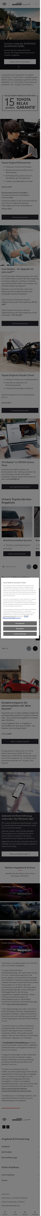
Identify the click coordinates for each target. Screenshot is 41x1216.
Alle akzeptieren (19, 623)
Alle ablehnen (20, 628)
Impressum (18, 618)
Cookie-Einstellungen (20, 634)
